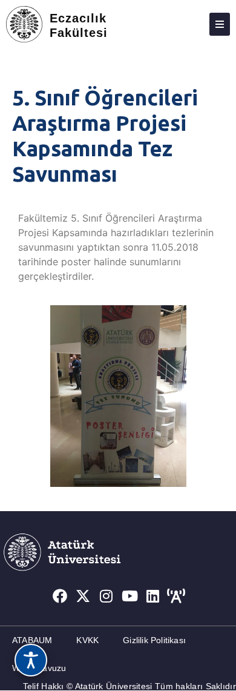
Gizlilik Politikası (154, 640)
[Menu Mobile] (219, 24)
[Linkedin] (153, 596)
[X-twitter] (83, 596)
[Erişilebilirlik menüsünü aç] (31, 660)
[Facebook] (60, 596)
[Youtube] (130, 596)
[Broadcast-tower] (176, 596)
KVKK (87, 640)
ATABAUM (32, 640)
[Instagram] (106, 596)
